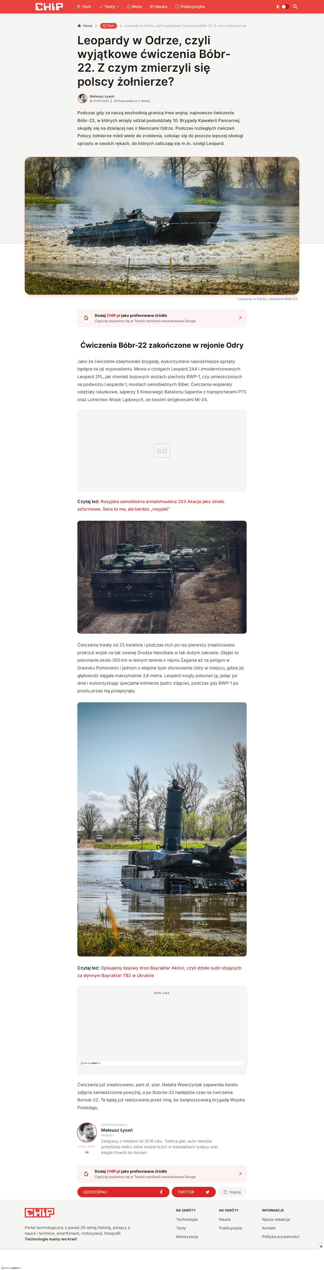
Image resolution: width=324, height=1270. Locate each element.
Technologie (187, 1219)
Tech (86, 6)
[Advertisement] (162, 1028)
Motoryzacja (187, 1236)
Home (87, 26)
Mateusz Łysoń (102, 96)
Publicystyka (193, 6)
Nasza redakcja (276, 1219)
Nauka (161, 6)
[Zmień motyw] (283, 6)
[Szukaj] (295, 7)
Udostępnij (95, 1192)
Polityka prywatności (280, 1236)
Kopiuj (235, 1192)
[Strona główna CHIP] (49, 6)
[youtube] (87, 1152)
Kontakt (269, 1228)
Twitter (185, 1192)
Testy (109, 6)
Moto (137, 6)
